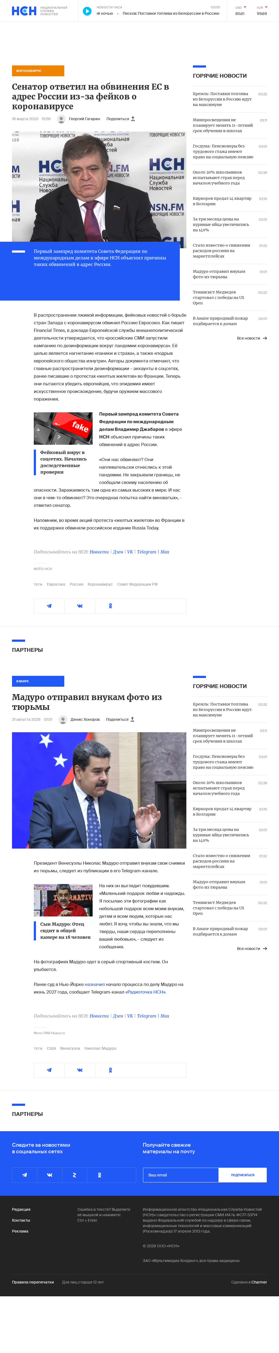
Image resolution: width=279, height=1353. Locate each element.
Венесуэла (70, 1048)
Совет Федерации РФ (137, 584)
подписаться (242, 1175)
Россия (76, 584)
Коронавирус (100, 584)
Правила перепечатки (33, 1282)
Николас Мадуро (100, 1048)
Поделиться (118, 118)
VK (130, 552)
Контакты (21, 1220)
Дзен (118, 552)
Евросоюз (56, 584)
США (51, 1048)
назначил (95, 984)
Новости (99, 552)
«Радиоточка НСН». (145, 992)
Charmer (259, 1282)
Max (164, 552)
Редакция (21, 1209)
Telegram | (148, 552)
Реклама (20, 1231)
